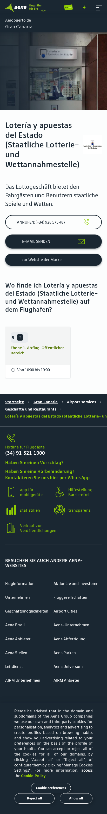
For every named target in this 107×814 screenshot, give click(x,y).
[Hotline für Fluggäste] (53, 439)
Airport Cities (65, 611)
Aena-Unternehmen (71, 624)
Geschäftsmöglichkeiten (26, 611)
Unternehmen (17, 597)
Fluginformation (20, 583)
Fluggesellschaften (70, 597)
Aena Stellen (16, 652)
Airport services (81, 401)
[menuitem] (53, 71)
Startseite (14, 401)
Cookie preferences (51, 788)
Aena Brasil (15, 624)
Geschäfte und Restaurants (30, 409)
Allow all (76, 798)
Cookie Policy (33, 775)
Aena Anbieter (18, 638)
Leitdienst (14, 666)
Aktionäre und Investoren (76, 583)
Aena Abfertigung (69, 638)
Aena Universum (68, 666)
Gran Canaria (46, 401)
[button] (99, 7)
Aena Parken (65, 652)
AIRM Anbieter (66, 680)
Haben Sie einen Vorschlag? (34, 462)
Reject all (34, 798)
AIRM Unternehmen (22, 680)
